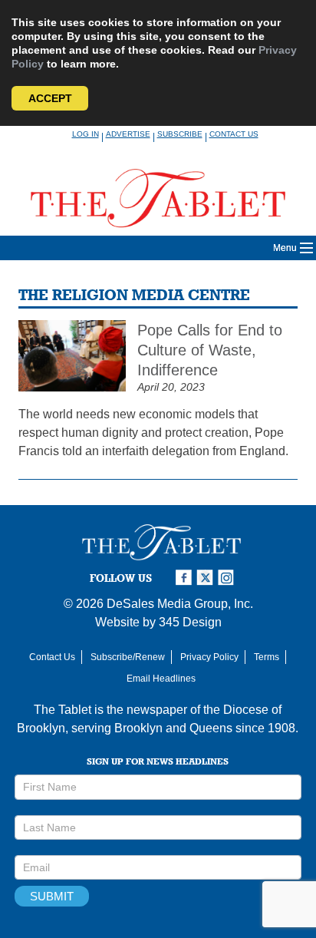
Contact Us (233, 134)
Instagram (228, 577)
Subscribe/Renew (128, 657)
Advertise (128, 134)
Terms (266, 657)
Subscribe (179, 134)
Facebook (185, 577)
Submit (52, 896)
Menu (285, 248)
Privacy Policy (209, 657)
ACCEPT (50, 98)
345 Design (190, 622)
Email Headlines (161, 678)
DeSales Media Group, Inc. (180, 603)
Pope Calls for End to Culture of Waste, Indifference (209, 350)
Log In (85, 134)
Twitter (207, 577)
